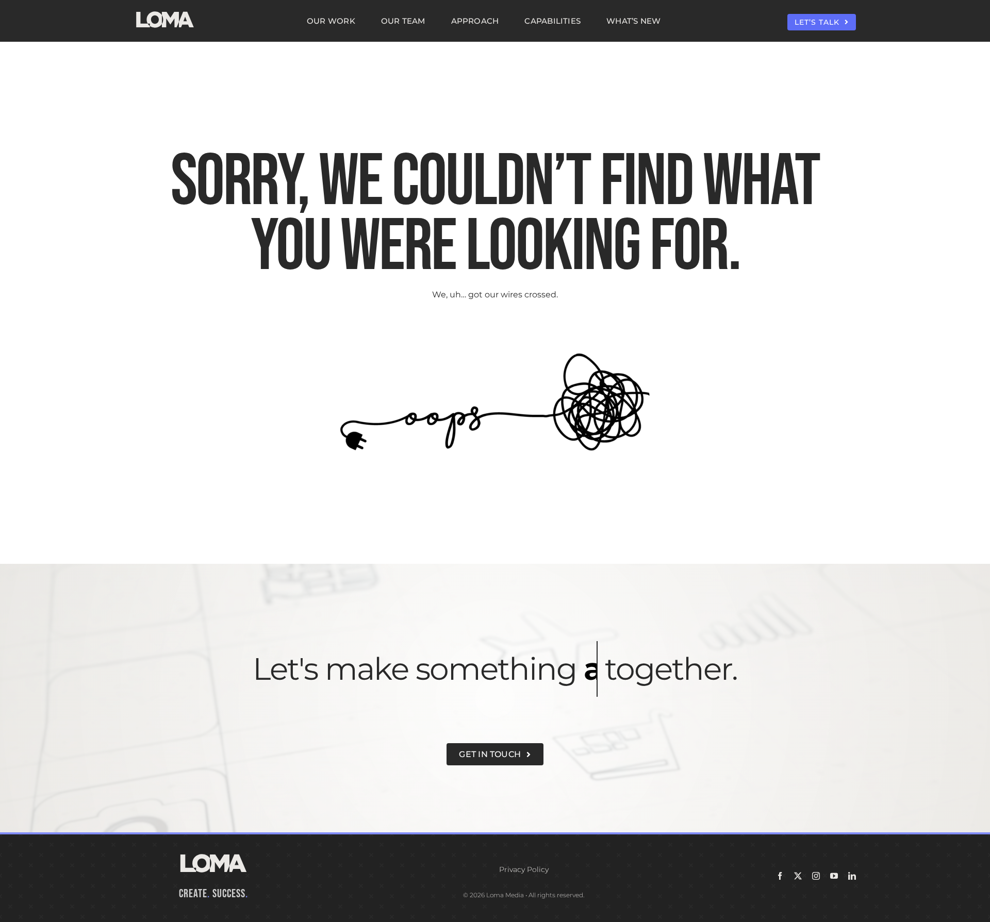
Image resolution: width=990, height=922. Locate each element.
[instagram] (816, 876)
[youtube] (834, 876)
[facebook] (780, 876)
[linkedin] (852, 876)
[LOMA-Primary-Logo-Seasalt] (165, 11)
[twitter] (798, 876)
